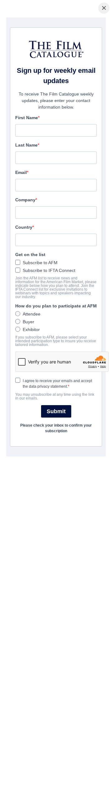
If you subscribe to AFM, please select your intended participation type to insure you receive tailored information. (55, 341)
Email (21, 172)
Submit (56, 411)
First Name (26, 117)
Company (25, 200)
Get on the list (30, 254)
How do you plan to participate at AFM (56, 306)
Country (23, 227)
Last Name (26, 145)
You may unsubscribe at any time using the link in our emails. (54, 396)
